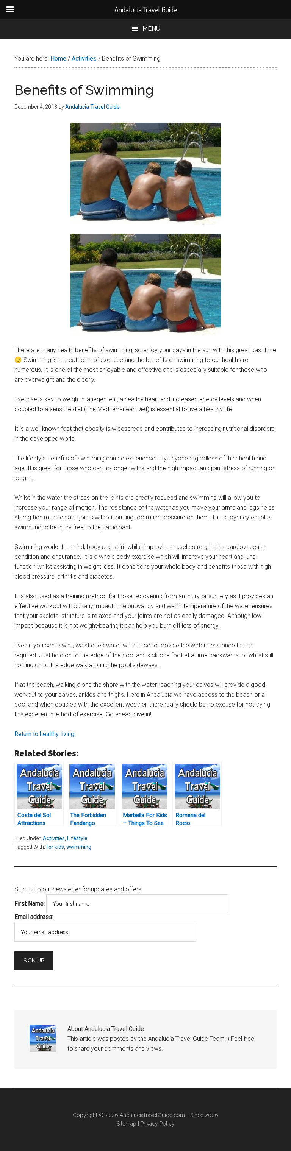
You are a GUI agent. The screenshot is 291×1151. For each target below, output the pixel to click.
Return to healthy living (44, 734)
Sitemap (126, 1124)
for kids (55, 847)
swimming (78, 847)
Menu (151, 28)
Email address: (33, 916)
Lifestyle (77, 838)
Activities (54, 838)
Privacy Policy (158, 1124)
